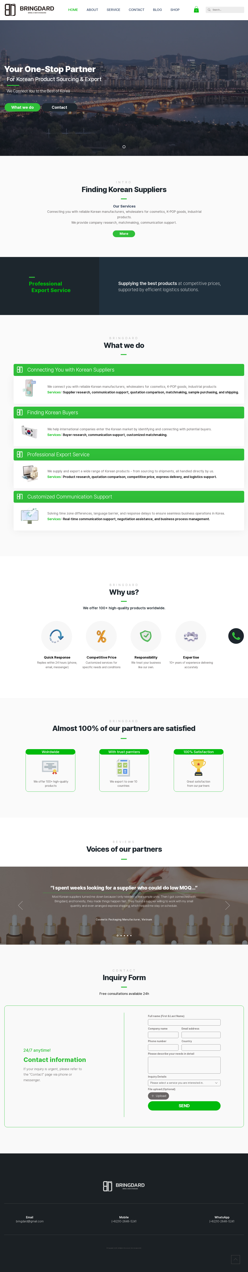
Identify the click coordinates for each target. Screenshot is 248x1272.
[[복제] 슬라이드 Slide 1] (121, 935)
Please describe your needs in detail (171, 1053)
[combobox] (184, 1083)
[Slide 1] (117, 935)
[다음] (227, 905)
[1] (124, 146)
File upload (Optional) (161, 1089)
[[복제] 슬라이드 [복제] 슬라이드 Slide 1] (124, 935)
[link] (196, 9)
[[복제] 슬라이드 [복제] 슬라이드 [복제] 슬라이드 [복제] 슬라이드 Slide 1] (130, 935)
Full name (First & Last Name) (166, 1016)
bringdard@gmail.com (30, 1221)
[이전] (20, 905)
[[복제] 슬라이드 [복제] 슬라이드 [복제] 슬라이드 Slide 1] (127, 935)
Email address (190, 1028)
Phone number (157, 1041)
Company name (158, 1028)
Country (187, 1041)
